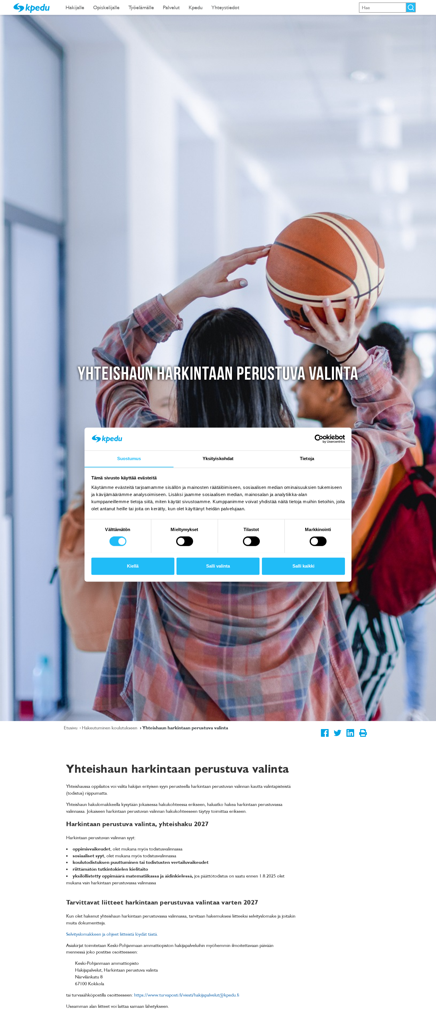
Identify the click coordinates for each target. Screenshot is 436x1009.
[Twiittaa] (337, 737)
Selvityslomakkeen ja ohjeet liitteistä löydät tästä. (112, 934)
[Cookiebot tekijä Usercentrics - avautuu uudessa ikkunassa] (319, 438)
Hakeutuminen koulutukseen (110, 728)
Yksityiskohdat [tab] (218, 458)
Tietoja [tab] (307, 458)
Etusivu (71, 728)
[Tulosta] (363, 737)
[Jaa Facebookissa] (324, 737)
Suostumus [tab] (129, 458)
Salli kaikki (303, 565)
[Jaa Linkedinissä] (350, 737)
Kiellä (133, 565)
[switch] (184, 541)
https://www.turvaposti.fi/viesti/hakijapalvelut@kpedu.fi (186, 995)
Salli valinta (218, 565)
